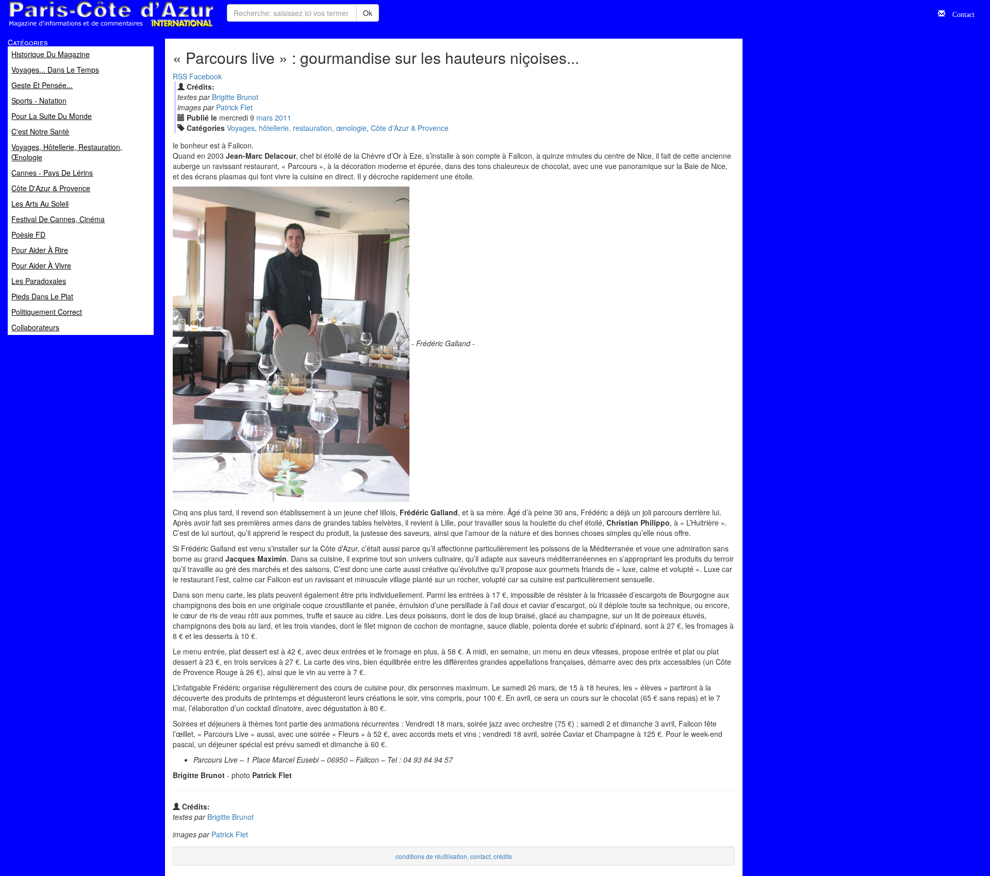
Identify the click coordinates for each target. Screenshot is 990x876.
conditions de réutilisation (431, 856)
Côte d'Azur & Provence (410, 128)
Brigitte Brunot (235, 97)
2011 (283, 117)
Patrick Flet (234, 107)
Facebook (205, 76)
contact (480, 856)
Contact (960, 13)
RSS (180, 76)
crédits (502, 856)
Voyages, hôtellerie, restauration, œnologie (297, 128)
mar (264, 117)
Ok (367, 13)
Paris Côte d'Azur (88, 27)
